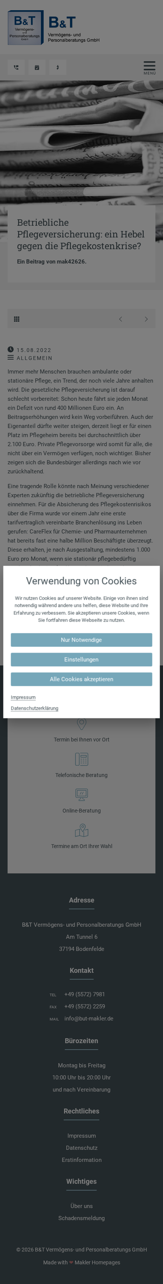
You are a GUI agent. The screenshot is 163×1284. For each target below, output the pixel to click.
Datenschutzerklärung (34, 708)
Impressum (23, 697)
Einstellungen (81, 659)
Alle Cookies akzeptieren (81, 679)
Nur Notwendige (81, 639)
